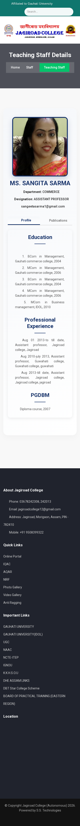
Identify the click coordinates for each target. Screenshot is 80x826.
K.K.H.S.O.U (10, 673)
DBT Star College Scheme (21, 688)
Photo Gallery (12, 587)
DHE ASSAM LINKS (16, 680)
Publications (57, 220)
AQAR (7, 572)
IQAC (6, 564)
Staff (29, 67)
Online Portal (12, 556)
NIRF (6, 579)
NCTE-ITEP (11, 657)
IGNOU (7, 665)
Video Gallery (12, 595)
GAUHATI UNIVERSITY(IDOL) (23, 634)
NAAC (7, 650)
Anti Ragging (12, 602)
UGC (6, 642)
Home (15, 67)
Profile (25, 220)
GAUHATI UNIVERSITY (18, 626)
